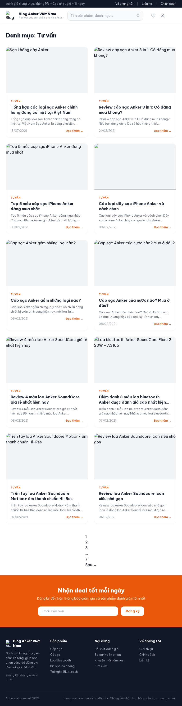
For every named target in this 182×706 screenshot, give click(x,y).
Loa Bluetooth (60, 660)
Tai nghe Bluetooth (64, 672)
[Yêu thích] (153, 15)
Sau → (91, 564)
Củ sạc (55, 654)
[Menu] (172, 15)
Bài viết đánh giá (106, 649)
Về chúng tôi (124, 3)
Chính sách (168, 3)
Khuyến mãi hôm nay (109, 660)
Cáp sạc (56, 649)
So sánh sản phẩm (108, 654)
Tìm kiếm (101, 666)
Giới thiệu (146, 649)
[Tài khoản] (162, 15)
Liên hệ (147, 3)
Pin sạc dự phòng (62, 666)
